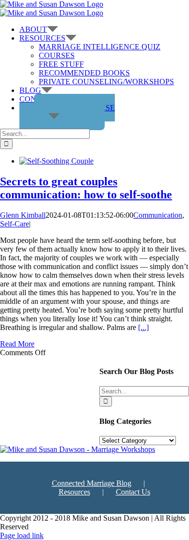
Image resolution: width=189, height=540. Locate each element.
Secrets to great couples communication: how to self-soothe (86, 188)
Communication (157, 215)
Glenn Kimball (23, 215)
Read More (17, 344)
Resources (74, 492)
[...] (143, 327)
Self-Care (14, 224)
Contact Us (133, 492)
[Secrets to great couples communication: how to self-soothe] (56, 161)
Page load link (22, 535)
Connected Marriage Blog (91, 483)
